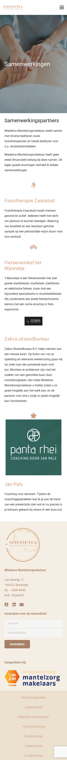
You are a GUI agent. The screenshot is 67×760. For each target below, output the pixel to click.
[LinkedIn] (14, 605)
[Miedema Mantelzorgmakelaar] (13, 7)
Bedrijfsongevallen (33, 697)
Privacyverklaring (33, 726)
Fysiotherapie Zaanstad (29, 200)
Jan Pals (13, 484)
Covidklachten (33, 736)
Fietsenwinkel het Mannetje (23, 265)
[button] (61, 7)
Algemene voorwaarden (33, 717)
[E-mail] (22, 605)
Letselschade (33, 707)
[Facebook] (6, 605)
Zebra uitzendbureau (26, 339)
